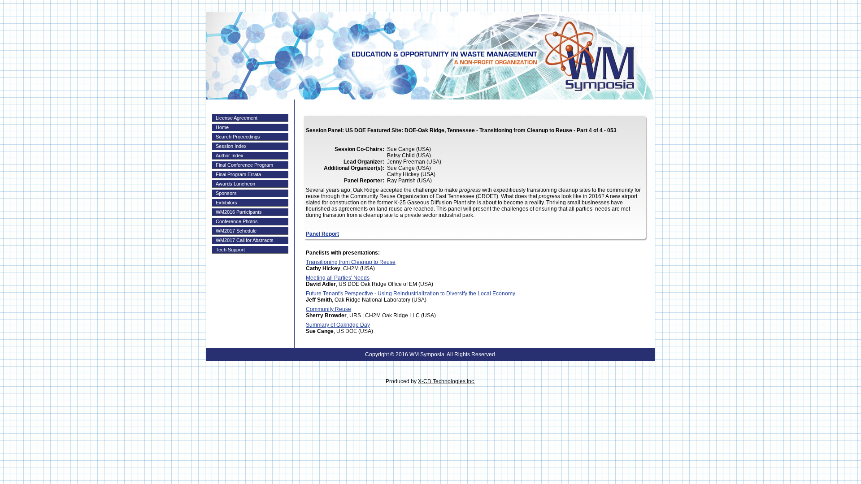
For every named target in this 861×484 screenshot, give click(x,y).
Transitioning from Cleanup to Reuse (351, 262)
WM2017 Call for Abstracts (245, 240)
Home (222, 127)
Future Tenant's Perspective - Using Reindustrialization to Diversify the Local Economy (410, 293)
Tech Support (230, 249)
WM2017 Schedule (236, 230)
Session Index (231, 146)
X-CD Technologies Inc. (446, 381)
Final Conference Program (244, 165)
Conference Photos (237, 221)
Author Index (230, 155)
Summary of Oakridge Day (338, 325)
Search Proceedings (238, 136)
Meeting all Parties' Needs (338, 278)
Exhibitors (226, 202)
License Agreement (236, 118)
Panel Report (322, 234)
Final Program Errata (238, 174)
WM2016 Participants (239, 212)
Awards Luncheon (235, 183)
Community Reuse (328, 309)
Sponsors (226, 193)
